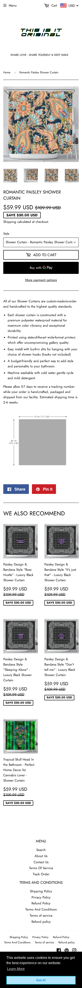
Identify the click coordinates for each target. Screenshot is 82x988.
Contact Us (41, 862)
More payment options (41, 280)
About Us (41, 856)
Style (6, 233)
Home (6, 72)
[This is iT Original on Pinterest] (66, 951)
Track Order (41, 874)
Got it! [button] (41, 980)
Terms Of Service (41, 868)
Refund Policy (41, 903)
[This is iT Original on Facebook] (58, 951)
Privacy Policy (41, 897)
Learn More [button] (16, 969)
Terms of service (41, 915)
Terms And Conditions (41, 909)
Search (41, 849)
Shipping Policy (41, 891)
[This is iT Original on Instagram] (74, 951)
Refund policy (41, 921)
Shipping (9, 221)
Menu (13, 5)
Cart (53, 5)
